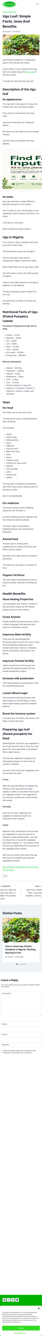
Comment (7, 993)
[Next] (36, 940)
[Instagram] (13, 1300)
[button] (39, 1308)
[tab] (16, 964)
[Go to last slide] (6, 940)
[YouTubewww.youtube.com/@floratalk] (17, 1300)
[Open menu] (37, 4)
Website (5, 1045)
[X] (8, 1300)
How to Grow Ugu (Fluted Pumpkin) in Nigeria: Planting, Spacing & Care (20, 949)
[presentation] (21, 930)
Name (5, 1024)
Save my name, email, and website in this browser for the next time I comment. (19, 1052)
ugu (5, 876)
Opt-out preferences (20, 1333)
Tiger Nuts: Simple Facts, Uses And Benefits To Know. (34, 891)
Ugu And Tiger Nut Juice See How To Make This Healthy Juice (8, 892)
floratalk (7, 31)
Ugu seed (30, 72)
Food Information (10, 12)
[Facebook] (4, 1300)
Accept (21, 1328)
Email (5, 1034)
